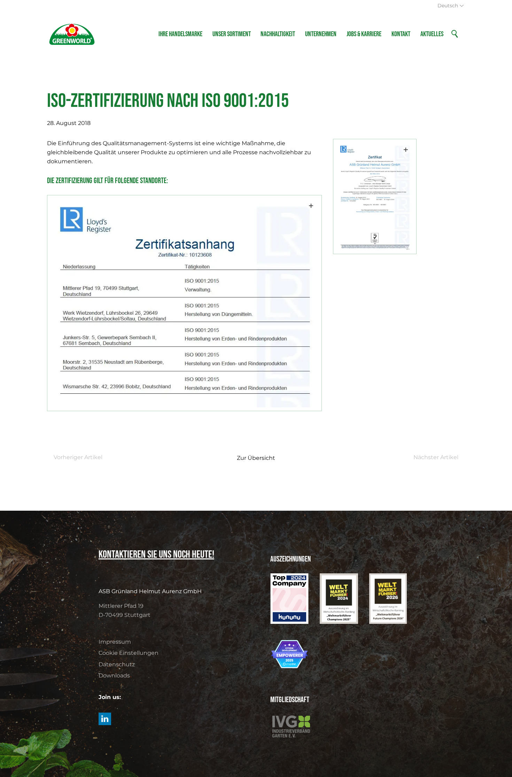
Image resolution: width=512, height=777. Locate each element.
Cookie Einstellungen (128, 653)
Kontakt (400, 34)
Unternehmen (320, 34)
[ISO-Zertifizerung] (184, 303)
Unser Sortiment (231, 34)
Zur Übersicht (256, 458)
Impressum (115, 641)
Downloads (114, 675)
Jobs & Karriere (364, 34)
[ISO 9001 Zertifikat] (375, 197)
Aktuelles (431, 34)
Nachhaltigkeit (278, 34)
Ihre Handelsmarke (180, 34)
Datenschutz (117, 664)
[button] (105, 719)
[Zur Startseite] (72, 34)
